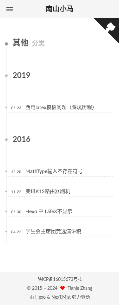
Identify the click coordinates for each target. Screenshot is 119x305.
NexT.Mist (61, 297)
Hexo (40, 297)
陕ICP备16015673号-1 (59, 279)
